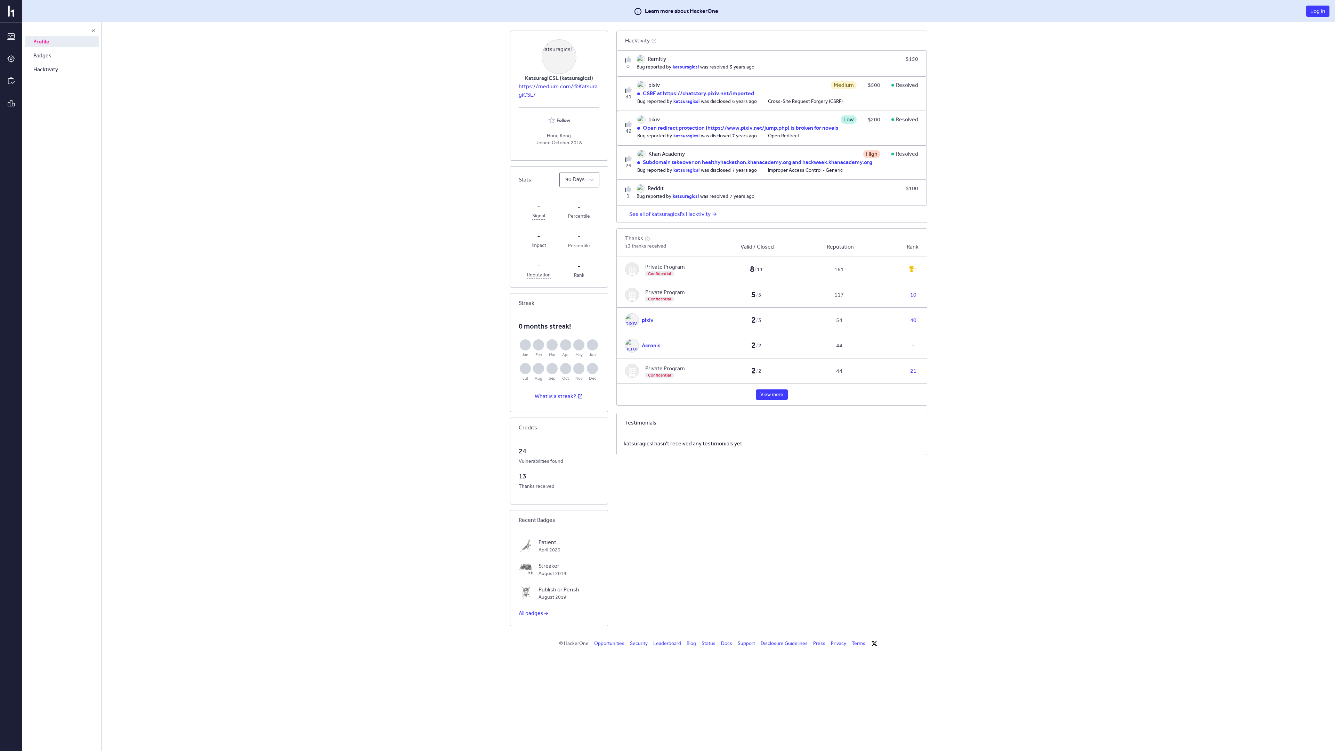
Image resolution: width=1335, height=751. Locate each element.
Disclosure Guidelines (784, 643)
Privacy (838, 643)
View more (771, 394)
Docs (726, 643)
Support (746, 643)
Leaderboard (667, 643)
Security (639, 643)
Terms (858, 643)
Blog (691, 643)
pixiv (647, 320)
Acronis (651, 345)
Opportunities (609, 643)
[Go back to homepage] (11, 11)
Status (708, 643)
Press (819, 643)
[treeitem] (62, 41)
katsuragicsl (686, 67)
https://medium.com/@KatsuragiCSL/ (558, 90)
